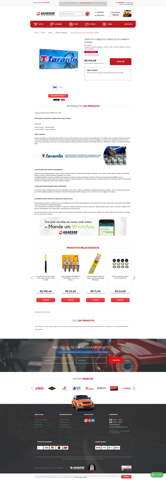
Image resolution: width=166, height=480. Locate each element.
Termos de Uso (63, 422)
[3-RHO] (39, 388)
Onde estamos (39, 424)
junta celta (86, 326)
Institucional (39, 414)
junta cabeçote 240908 (121, 326)
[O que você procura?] (87, 14)
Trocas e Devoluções (65, 427)
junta (46, 326)
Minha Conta (100, 15)
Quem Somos (128, 24)
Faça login (46, 2)
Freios (76, 24)
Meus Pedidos (100, 12)
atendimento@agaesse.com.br (118, 427)
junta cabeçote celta (76, 326)
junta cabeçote (39, 326)
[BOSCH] (126, 388)
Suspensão (58, 24)
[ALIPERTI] (64, 388)
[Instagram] (86, 420)
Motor (41, 24)
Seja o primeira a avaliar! (91, 55)
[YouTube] (89, 420)
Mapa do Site (38, 427)
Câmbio (109, 24)
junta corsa (66, 326)
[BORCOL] (114, 388)
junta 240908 (39, 329)
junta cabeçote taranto (97, 326)
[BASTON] (102, 388)
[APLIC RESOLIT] (77, 388)
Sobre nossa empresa (41, 419)
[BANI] (89, 388)
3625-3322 (129, 2)
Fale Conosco (38, 422)
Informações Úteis (65, 414)
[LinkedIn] (93, 420)
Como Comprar (63, 424)
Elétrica (93, 24)
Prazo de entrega (64, 419)
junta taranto (109, 326)
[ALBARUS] (52, 388)
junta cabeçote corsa (55, 326)
